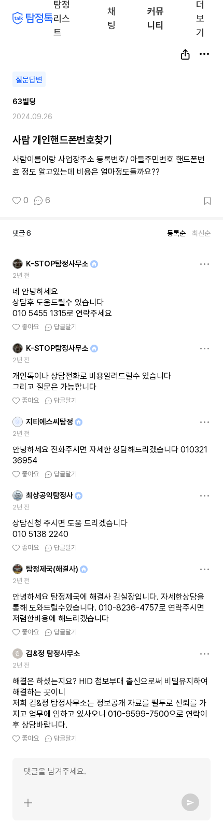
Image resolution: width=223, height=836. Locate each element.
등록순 (176, 233)
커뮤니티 (155, 18)
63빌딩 (24, 101)
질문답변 (29, 79)
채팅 (112, 17)
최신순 (201, 233)
